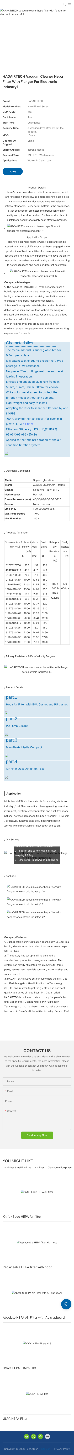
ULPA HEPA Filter (15, 1418)
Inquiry (13, 171)
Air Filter (39, 1167)
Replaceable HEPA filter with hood (27, 1267)
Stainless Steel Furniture (17, 1167)
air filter (28, 424)
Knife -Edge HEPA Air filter (22, 1216)
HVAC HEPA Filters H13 (19, 1368)
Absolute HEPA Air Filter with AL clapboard (34, 1317)
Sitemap (45, 1448)
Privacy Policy (61, 1448)
